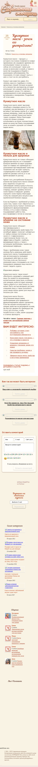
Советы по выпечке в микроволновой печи (11, 535)
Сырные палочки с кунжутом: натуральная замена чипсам (17, 320)
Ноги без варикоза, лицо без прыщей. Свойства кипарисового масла (19, 404)
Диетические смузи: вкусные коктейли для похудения (18, 631)
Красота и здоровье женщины (15, 27)
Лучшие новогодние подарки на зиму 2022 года (14, 560)
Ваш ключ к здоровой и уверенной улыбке (19, 389)
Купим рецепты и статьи (23, 483)
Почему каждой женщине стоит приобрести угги (17, 663)
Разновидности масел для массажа (19, 418)
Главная (3, 27)
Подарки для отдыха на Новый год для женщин (13, 548)
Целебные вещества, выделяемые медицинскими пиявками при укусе (18, 652)
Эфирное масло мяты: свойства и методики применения (22, 356)
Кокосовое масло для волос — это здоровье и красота (22, 339)
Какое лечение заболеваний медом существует (14, 591)
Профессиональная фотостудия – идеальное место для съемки (18, 619)
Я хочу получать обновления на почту (19, 464)
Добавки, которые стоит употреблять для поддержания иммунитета (20, 332)
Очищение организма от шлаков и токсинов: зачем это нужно (22, 345)
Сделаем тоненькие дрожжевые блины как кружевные (12, 576)
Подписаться (19, 506)
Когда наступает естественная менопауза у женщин (18, 640)
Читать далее (20, 394)
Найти (30, 19)
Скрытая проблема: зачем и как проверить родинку (21, 351)
